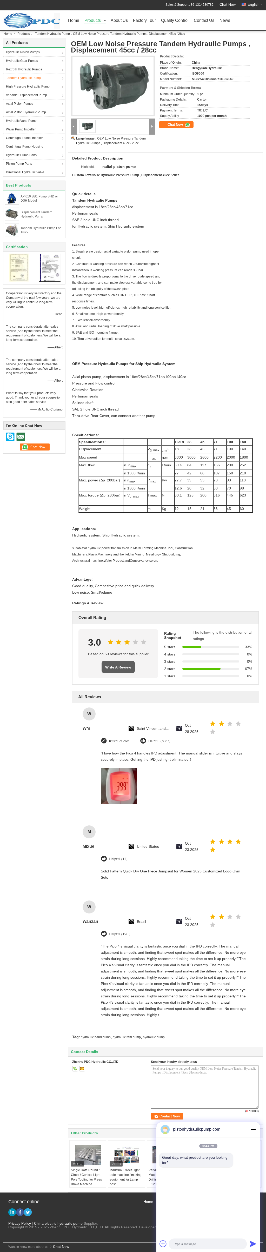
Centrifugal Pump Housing (24, 146)
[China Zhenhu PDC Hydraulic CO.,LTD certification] (18, 267)
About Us (119, 21)
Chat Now (228, 4)
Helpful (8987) (159, 741)
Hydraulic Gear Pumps (22, 61)
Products (92, 21)
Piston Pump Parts (19, 163)
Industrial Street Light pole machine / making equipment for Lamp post (126, 1177)
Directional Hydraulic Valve (25, 172)
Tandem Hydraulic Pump (52, 34)
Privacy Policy (19, 1223)
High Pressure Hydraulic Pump (28, 86)
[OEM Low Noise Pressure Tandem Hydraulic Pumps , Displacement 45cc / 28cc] (113, 86)
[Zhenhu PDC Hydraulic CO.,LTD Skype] (10, 436)
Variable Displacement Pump (26, 95)
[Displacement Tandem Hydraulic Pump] (12, 214)
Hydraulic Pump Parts (21, 155)
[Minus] (253, 1129)
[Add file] (163, 1243)
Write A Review (118, 667)
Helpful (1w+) (119, 934)
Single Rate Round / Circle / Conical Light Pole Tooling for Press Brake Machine (86, 1177)
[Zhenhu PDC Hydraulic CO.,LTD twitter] (28, 1212)
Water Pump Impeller (21, 129)
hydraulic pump (154, 1037)
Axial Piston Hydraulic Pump (26, 112)
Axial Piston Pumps (19, 103)
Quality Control (175, 21)
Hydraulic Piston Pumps (23, 52)
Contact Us (204, 21)
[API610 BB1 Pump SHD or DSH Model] (12, 198)
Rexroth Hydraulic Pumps (24, 69)
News (225, 21)
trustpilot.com (119, 741)
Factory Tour (144, 21)
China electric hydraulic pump (58, 1223)
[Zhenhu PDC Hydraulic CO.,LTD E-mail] (82, 1068)
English (254, 4)
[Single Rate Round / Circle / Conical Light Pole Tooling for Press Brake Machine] (88, 1155)
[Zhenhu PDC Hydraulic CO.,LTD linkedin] (12, 1212)
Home (73, 21)
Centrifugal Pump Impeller (24, 138)
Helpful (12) (118, 859)
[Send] (253, 1243)
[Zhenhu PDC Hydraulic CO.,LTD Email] (20, 436)
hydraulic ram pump (127, 1037)
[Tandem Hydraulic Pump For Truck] (11, 229)
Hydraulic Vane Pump (21, 121)
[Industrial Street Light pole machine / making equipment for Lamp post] (126, 1155)
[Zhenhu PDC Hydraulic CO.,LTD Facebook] (20, 1212)
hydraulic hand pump (96, 1037)
